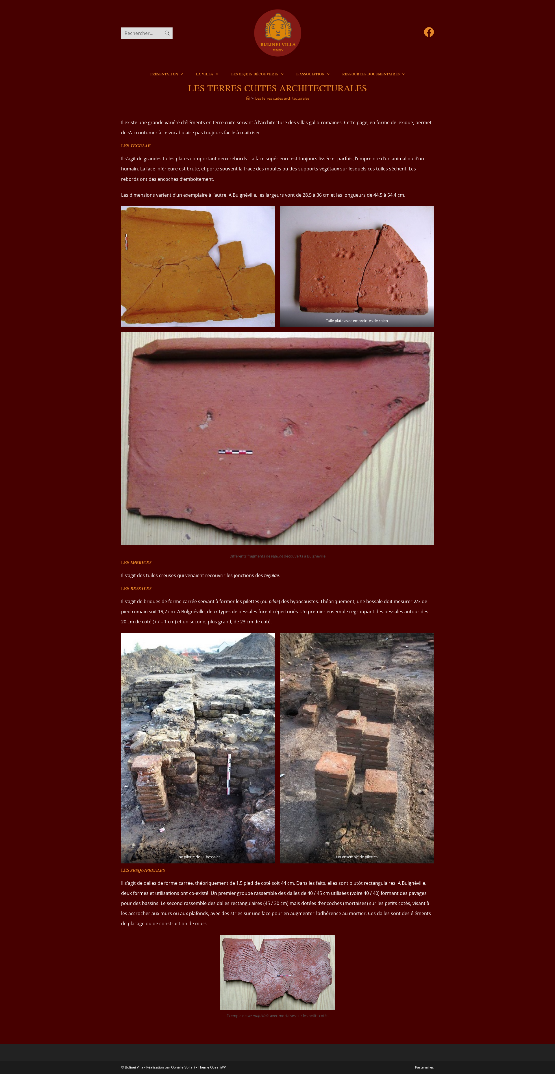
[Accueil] (248, 98)
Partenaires (424, 1067)
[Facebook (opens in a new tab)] (429, 32)
